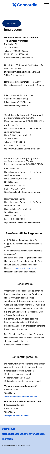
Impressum (7, 438)
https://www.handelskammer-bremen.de (22, 149)
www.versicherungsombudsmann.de (20, 396)
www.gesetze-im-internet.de (27, 268)
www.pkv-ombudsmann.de (16, 415)
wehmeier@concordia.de (22, 57)
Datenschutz (8, 428)
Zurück (13, 23)
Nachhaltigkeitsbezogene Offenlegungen (23, 433)
